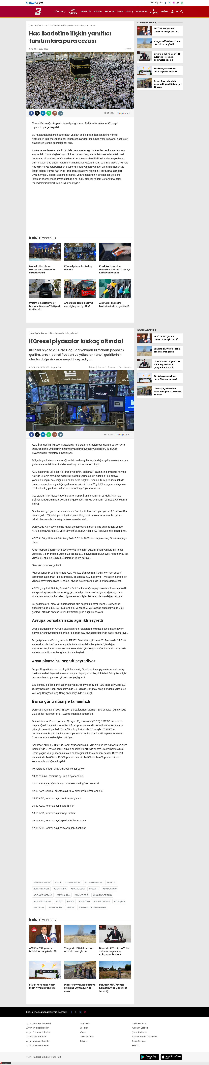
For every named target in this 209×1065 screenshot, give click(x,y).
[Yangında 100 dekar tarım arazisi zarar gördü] (144, 47)
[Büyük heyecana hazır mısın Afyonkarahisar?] (144, 74)
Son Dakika (73, 11)
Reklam (135, 1045)
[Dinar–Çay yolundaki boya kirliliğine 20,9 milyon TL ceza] (144, 87)
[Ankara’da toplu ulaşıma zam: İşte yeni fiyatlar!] (80, 289)
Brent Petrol (60, 889)
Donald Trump (110, 889)
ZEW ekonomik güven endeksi (93, 907)
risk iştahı (120, 901)
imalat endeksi (82, 895)
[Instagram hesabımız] (173, 2)
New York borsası (43, 901)
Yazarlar (141, 11)
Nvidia (60, 901)
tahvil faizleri (56, 907)
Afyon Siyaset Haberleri (37, 1027)
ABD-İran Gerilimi (42, 882)
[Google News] (123, 113)
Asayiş (130, 11)
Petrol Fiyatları (103, 901)
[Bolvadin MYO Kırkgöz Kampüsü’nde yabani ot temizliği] (115, 971)
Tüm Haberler (125, 367)
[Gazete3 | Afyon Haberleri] (38, 14)
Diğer (164, 11)
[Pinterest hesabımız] (178, 2)
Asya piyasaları (73, 882)
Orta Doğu (85, 901)
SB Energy (39, 907)
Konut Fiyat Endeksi (103, 895)
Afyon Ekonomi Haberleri (38, 1032)
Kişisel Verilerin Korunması (144, 1036)
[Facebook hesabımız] (165, 2)
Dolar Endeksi (78, 889)
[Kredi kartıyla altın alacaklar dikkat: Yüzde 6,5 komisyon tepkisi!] (115, 253)
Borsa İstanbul (42, 889)
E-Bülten (154, 11)
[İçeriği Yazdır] (60, 113)
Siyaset (97, 11)
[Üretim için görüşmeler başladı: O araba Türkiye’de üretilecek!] (45, 289)
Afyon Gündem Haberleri (38, 1023)
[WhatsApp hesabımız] (182, 2)
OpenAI (71, 901)
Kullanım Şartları (140, 1027)
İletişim (83, 1041)
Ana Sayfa (85, 1023)
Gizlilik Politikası (87, 1036)
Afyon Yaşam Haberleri (37, 1045)
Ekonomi (110, 11)
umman (71, 907)
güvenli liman (64, 895)
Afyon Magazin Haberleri (38, 1041)
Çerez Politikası (139, 1032)
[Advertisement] (80, 212)
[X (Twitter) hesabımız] (169, 2)
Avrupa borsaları (94, 882)
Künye (83, 1032)
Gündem (59, 11)
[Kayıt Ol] (172, 11)
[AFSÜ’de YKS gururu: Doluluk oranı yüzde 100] (144, 34)
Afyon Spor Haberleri (36, 1036)
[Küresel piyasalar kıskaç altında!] (80, 253)
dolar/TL (94, 889)
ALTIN (58, 882)
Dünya (92, 367)
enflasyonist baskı (43, 895)
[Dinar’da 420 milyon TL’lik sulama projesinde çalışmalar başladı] (144, 60)
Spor (120, 11)
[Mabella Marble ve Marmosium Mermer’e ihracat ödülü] (45, 253)
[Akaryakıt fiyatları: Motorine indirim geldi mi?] (115, 289)
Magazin (86, 11)
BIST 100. (112, 882)
